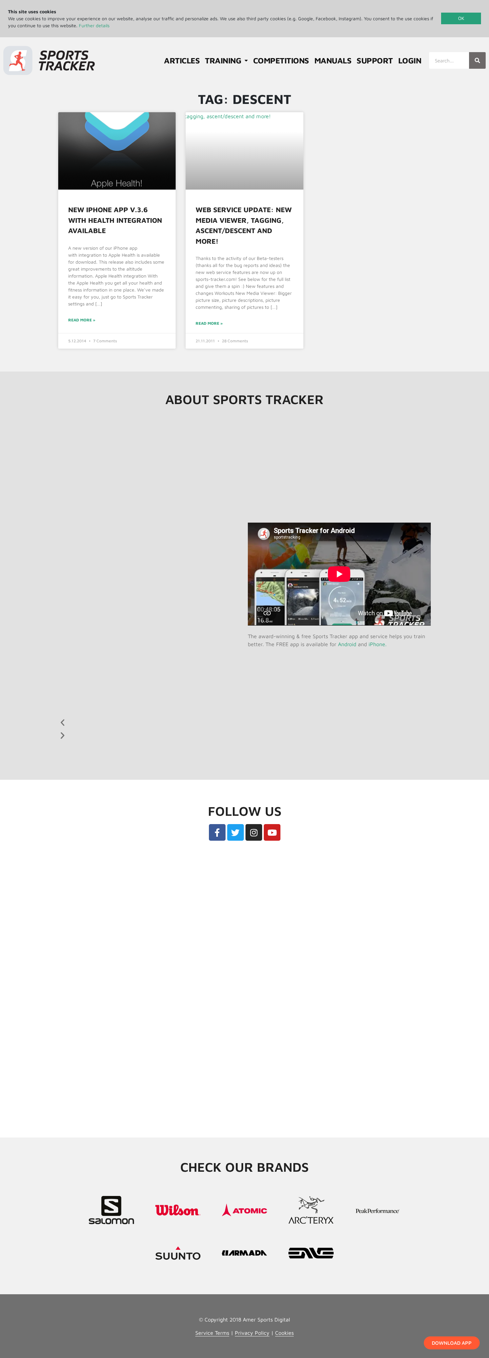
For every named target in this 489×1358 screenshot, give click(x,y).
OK (461, 18)
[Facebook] (217, 832)
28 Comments (235, 340)
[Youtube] (272, 832)
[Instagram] (253, 832)
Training (223, 60)
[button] (145, 722)
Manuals (333, 60)
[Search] (477, 60)
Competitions (281, 60)
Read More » (81, 319)
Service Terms (212, 1333)
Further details (94, 25)
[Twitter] (235, 832)
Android (347, 644)
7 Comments (105, 340)
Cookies (284, 1333)
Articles (182, 60)
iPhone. (378, 644)
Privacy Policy (252, 1333)
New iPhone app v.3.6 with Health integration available (115, 220)
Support (375, 60)
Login (409, 60)
